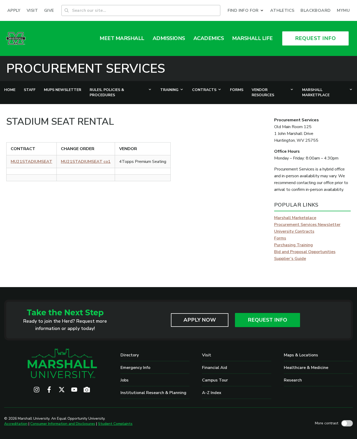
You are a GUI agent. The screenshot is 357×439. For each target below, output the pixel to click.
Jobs (124, 380)
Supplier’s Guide (290, 258)
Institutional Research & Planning (153, 393)
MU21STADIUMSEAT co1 (86, 161)
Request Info (267, 319)
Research (293, 380)
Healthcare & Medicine (306, 367)
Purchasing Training (293, 245)
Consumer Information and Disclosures (62, 423)
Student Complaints (115, 423)
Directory (129, 355)
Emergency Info (135, 367)
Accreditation (15, 423)
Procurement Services (85, 68)
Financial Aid (214, 367)
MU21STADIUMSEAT (31, 161)
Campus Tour (215, 380)
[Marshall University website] (15, 38)
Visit (206, 355)
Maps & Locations (301, 355)
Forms (280, 238)
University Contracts (294, 231)
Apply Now (199, 319)
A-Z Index (211, 393)
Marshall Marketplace (295, 218)
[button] (245, 10)
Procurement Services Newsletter (307, 224)
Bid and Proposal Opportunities (305, 252)
